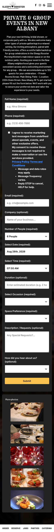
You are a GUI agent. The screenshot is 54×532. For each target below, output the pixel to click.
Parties (35, 528)
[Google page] (44, 5)
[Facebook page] (36, 5)
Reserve (15, 528)
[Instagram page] (40, 5)
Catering (47, 528)
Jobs (25, 528)
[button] (27, 412)
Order (5, 528)
